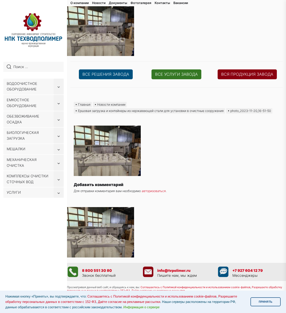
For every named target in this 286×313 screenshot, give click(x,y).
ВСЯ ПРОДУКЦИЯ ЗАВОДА (247, 74)
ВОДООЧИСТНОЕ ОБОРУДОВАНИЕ (22, 86)
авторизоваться (154, 191)
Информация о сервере (141, 307)
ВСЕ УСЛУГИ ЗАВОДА (176, 74)
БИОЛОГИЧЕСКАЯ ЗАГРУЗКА (23, 135)
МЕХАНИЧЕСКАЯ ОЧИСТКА (22, 162)
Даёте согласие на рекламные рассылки (129, 302)
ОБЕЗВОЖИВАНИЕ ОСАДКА (23, 119)
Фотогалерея (140, 3)
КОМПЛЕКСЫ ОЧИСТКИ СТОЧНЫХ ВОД (27, 179)
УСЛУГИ (14, 192)
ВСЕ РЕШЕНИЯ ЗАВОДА (105, 74)
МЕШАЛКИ (16, 149)
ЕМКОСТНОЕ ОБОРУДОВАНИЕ (22, 103)
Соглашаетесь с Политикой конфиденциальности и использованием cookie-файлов (195, 287)
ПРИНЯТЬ (265, 301)
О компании (79, 3)
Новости (98, 3)
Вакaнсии (180, 3)
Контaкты (162, 3)
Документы (118, 3)
